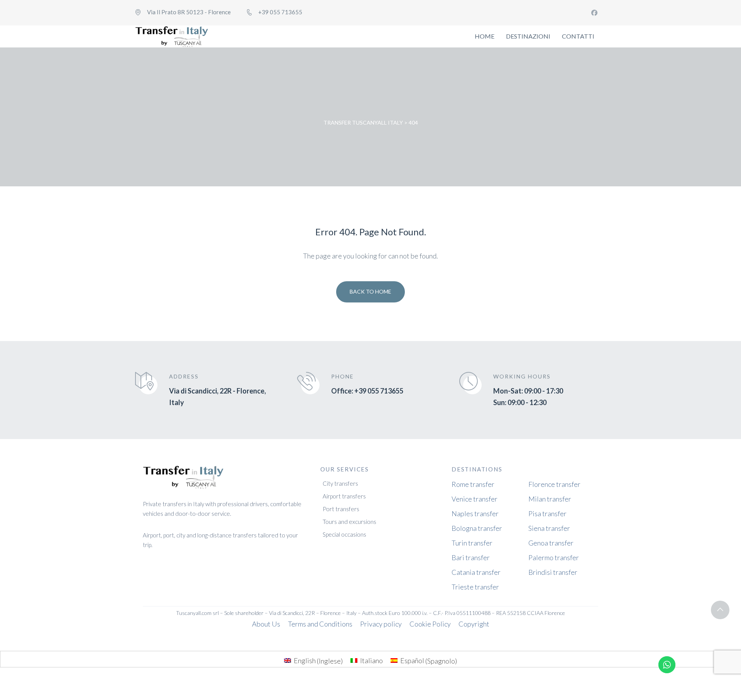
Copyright (473, 624)
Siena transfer (549, 528)
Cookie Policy (430, 624)
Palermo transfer (553, 557)
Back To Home (370, 291)
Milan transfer (549, 499)
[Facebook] (594, 12)
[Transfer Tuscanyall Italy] (171, 36)
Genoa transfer (551, 543)
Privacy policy (381, 624)
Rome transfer (473, 484)
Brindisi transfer (552, 572)
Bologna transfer (477, 528)
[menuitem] (313, 660)
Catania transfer (476, 572)
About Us (266, 624)
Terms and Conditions (320, 624)
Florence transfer (554, 484)
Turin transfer (472, 543)
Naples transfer (475, 513)
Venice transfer (474, 499)
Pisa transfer (547, 513)
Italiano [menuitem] (371, 660)
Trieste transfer (475, 587)
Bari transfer (471, 557)
